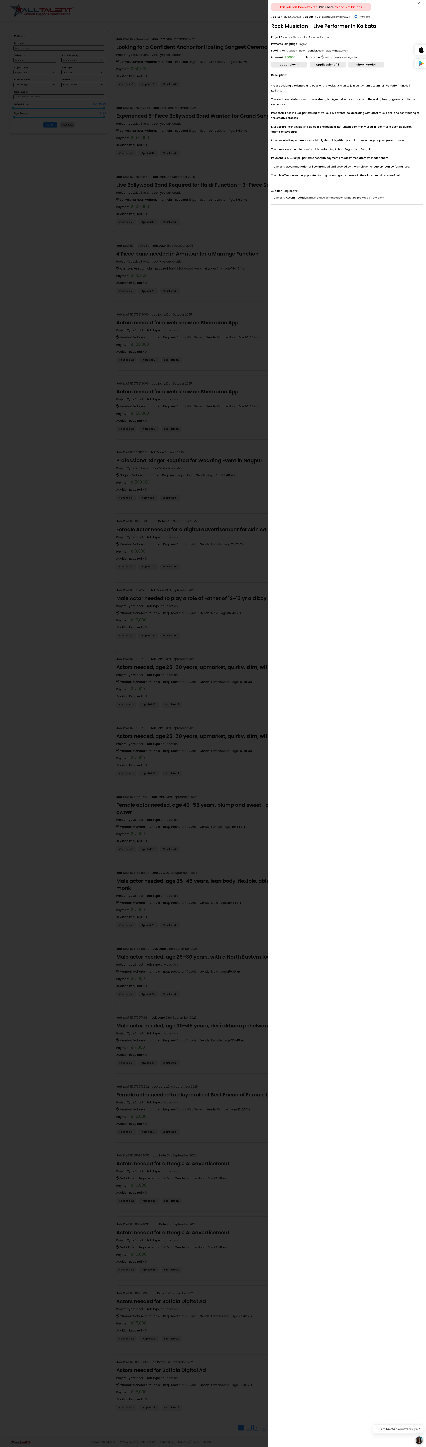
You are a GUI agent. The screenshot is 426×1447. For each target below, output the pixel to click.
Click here (326, 7)
